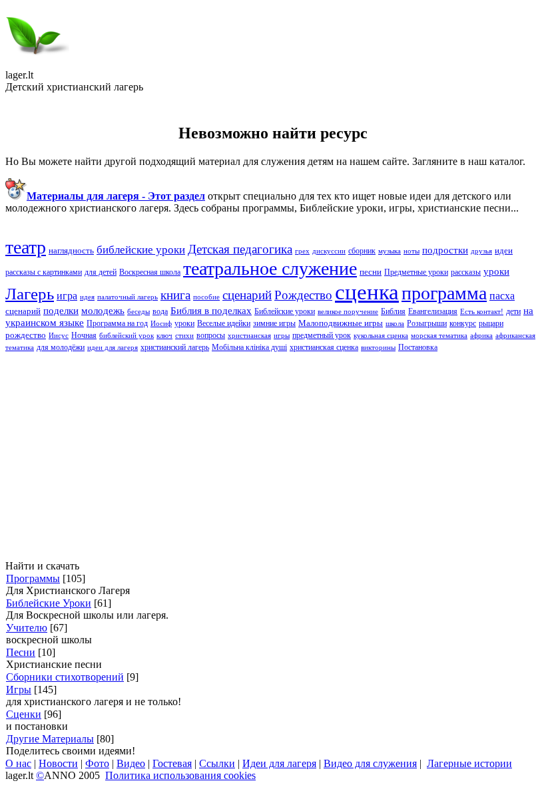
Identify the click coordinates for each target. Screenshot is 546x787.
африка (481, 335)
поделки (61, 310)
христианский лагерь (174, 347)
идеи (504, 250)
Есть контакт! (481, 311)
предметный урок (321, 335)
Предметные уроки (416, 272)
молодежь (103, 310)
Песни (20, 652)
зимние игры (274, 323)
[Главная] (37, 65)
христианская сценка (324, 347)
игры (282, 335)
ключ (164, 335)
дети (513, 311)
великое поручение (348, 311)
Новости (58, 763)
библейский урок (126, 335)
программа (444, 293)
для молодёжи (61, 347)
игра (67, 295)
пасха (502, 295)
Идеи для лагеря (279, 763)
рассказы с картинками (43, 272)
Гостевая (172, 763)
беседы (138, 311)
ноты (411, 251)
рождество (25, 335)
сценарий (23, 311)
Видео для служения (370, 763)
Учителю (26, 627)
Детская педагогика (240, 249)
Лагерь (29, 293)
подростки (445, 250)
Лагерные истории (469, 763)
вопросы (210, 335)
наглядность (71, 250)
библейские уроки (141, 249)
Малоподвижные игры (340, 323)
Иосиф (161, 323)
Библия (393, 311)
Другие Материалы (50, 738)
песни (371, 272)
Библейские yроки (284, 311)
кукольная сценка (381, 335)
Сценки (23, 714)
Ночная (84, 335)
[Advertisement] (273, 456)
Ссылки (217, 763)
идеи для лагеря (112, 347)
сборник (362, 250)
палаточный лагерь (127, 297)
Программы (33, 578)
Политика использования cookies (180, 775)
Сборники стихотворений (65, 677)
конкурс (462, 323)
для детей (101, 272)
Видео (131, 763)
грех (302, 251)
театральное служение (270, 268)
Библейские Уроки (48, 603)
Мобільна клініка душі (249, 347)
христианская (249, 335)
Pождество (303, 295)
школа (395, 323)
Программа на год (117, 323)
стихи (184, 335)
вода (160, 311)
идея (87, 297)
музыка (389, 251)
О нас (18, 763)
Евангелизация (432, 311)
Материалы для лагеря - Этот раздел (116, 196)
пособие (206, 297)
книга (175, 295)
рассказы (466, 272)
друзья (481, 251)
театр (25, 247)
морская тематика (439, 335)
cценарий (247, 295)
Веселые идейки (223, 323)
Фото (97, 763)
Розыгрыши (427, 323)
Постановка (417, 347)
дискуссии (329, 251)
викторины (378, 347)
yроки (496, 271)
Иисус (59, 335)
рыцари (491, 323)
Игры (18, 689)
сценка (367, 291)
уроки (184, 323)
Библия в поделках (211, 310)
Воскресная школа (149, 272)
